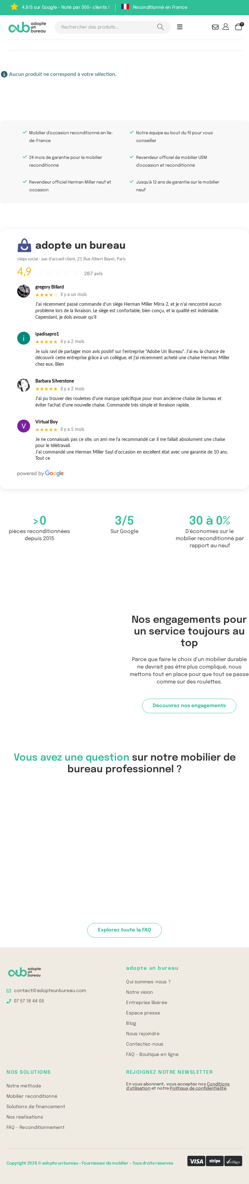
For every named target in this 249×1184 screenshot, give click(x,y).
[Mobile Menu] (180, 27)
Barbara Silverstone (54, 381)
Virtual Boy (46, 422)
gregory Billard (49, 287)
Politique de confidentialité (198, 1088)
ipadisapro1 (47, 334)
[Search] (161, 27)
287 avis (93, 273)
